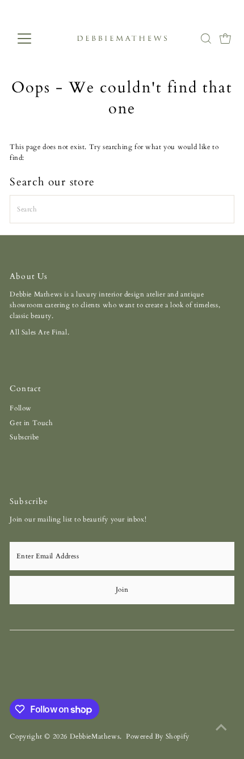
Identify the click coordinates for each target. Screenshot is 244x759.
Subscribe (24, 437)
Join (122, 589)
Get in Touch (31, 422)
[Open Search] (206, 38)
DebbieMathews (95, 736)
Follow (21, 408)
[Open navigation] (36, 38)
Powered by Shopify (158, 736)
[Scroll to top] (221, 727)
